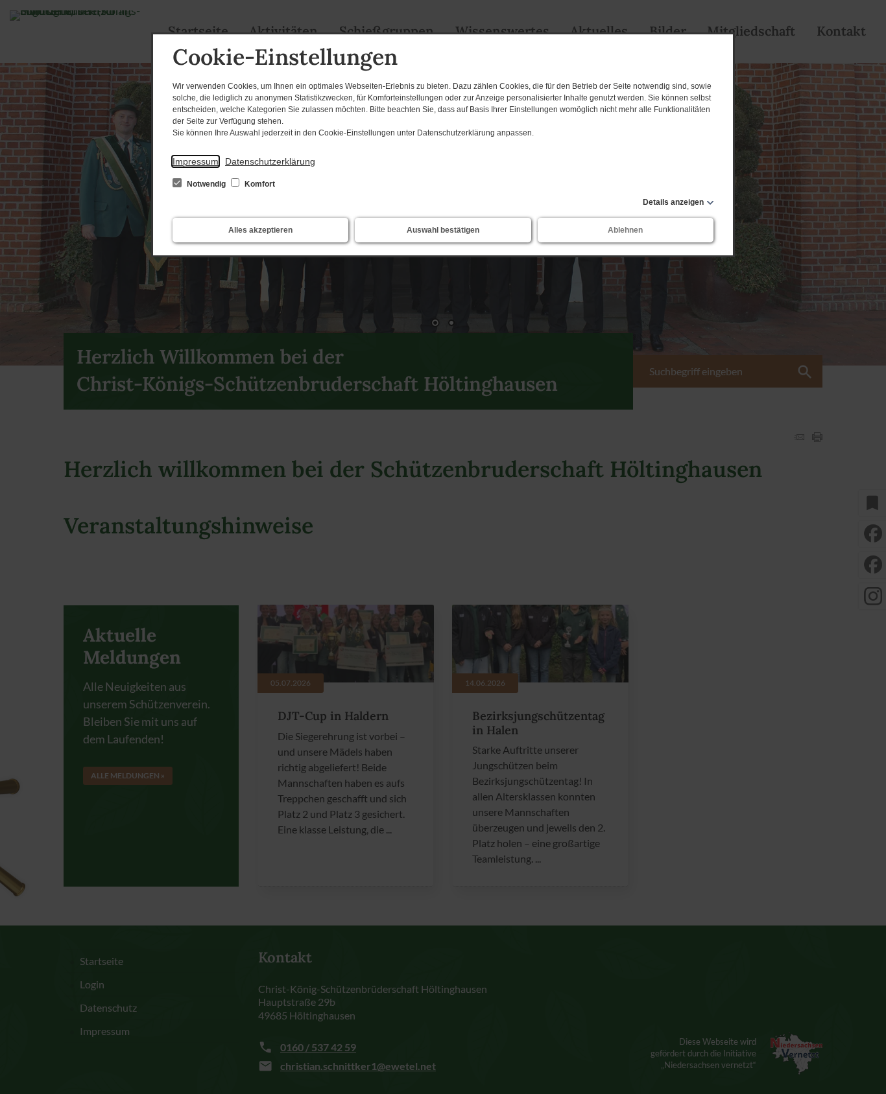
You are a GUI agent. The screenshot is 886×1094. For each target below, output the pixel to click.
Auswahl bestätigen (443, 230)
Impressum (196, 161)
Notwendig (206, 184)
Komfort (259, 184)
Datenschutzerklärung (270, 161)
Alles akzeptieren (260, 230)
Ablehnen (625, 230)
